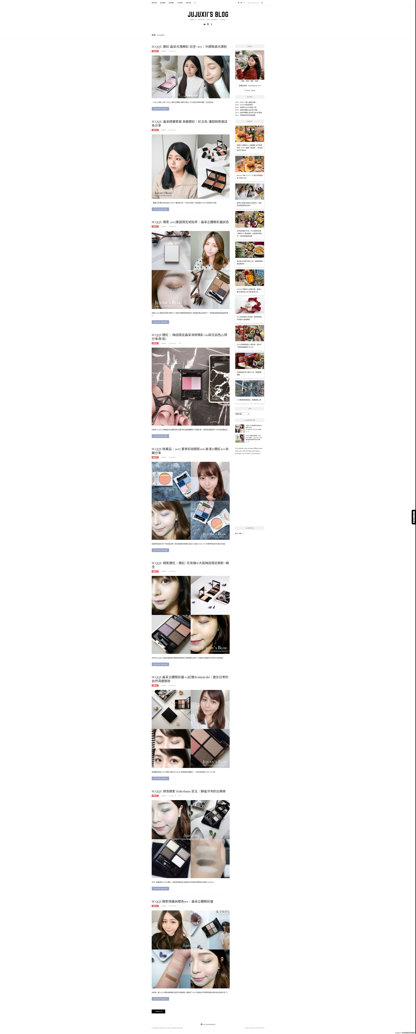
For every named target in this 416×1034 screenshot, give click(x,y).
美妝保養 (154, 3)
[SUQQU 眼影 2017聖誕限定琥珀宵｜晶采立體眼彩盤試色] (191, 270)
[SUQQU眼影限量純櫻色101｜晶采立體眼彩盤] (191, 949)
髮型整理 (163, 3)
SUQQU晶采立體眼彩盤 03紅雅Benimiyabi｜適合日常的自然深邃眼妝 (190, 679)
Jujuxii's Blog (208, 14)
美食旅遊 (188, 3)
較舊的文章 (159, 1011)
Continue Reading (160, 109)
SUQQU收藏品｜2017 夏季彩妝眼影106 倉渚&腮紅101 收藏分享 (190, 451)
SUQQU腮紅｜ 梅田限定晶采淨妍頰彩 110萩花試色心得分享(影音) (189, 337)
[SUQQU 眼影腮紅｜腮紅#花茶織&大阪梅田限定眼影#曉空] (191, 615)
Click (414, 517)
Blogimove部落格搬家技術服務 (405, 1033)
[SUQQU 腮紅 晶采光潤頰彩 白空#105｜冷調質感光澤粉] (191, 77)
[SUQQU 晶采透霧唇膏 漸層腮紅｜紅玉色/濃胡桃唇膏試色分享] (191, 166)
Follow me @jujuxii (209, 1024)
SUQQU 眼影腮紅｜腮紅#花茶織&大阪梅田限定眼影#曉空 (190, 565)
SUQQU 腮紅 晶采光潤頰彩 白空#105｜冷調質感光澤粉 (189, 46)
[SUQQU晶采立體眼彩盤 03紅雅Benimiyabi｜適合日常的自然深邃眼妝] (191, 729)
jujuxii (163, 51)
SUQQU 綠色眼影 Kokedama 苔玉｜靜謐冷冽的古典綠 (189, 791)
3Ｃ (195, 3)
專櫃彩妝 (155, 51)
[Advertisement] (249, 490)
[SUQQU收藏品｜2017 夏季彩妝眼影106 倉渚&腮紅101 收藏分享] (191, 501)
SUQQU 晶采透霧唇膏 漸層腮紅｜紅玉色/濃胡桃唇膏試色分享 (189, 123)
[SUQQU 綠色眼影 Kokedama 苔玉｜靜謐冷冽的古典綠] (191, 839)
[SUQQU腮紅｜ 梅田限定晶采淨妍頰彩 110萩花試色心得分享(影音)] (191, 386)
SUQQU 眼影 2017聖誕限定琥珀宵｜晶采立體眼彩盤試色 (190, 222)
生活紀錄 (180, 3)
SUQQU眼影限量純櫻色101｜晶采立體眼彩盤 (182, 901)
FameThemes (260, 1028)
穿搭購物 (171, 3)
